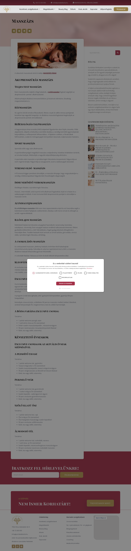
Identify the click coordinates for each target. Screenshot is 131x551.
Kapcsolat (93, 9)
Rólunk (73, 9)
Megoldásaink (48, 9)
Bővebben (89, 268)
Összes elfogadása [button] (65, 283)
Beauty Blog (63, 9)
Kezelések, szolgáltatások (28, 9)
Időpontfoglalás (106, 9)
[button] (65, 288)
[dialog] (65, 275)
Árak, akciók (82, 9)
